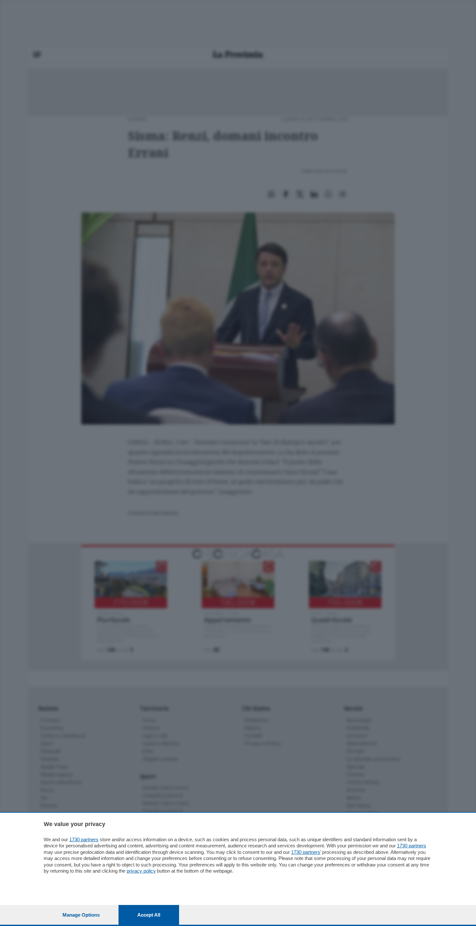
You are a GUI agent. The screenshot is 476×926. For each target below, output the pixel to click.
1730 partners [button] (83, 839)
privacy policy (141, 871)
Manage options (81, 915)
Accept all (148, 915)
